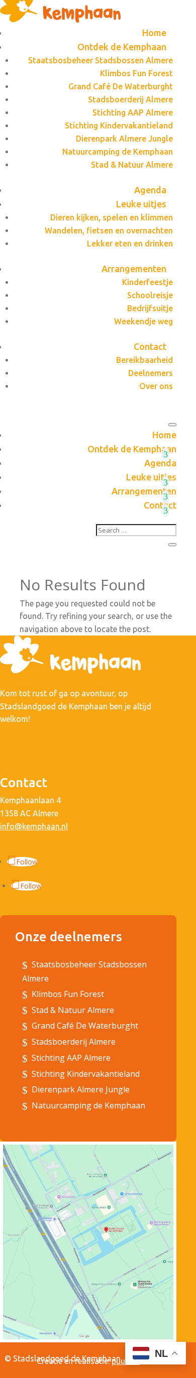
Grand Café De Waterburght (120, 86)
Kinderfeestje (147, 282)
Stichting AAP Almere (132, 112)
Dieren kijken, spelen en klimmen (111, 217)
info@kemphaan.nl (34, 826)
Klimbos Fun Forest (136, 73)
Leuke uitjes (141, 204)
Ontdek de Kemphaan (121, 47)
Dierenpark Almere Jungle (124, 138)
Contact (150, 346)
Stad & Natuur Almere (132, 164)
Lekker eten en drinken (130, 243)
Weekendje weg (143, 321)
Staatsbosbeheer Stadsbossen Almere (100, 60)
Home (154, 33)
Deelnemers (150, 373)
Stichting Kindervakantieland (119, 125)
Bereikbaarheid (144, 359)
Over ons (156, 386)
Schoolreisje (150, 295)
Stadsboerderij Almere (130, 99)
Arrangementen (134, 269)
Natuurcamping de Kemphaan (117, 151)
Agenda (150, 190)
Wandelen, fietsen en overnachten (109, 230)
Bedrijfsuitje (150, 308)
